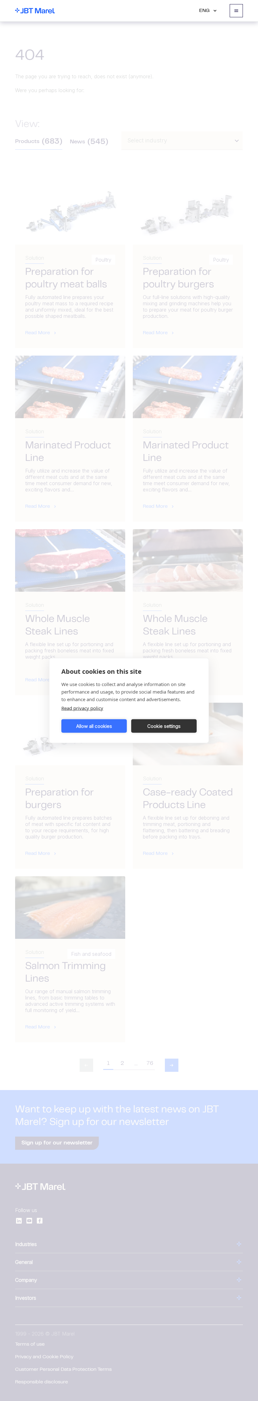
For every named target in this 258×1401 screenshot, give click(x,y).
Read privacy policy (82, 708)
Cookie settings (164, 726)
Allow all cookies (94, 726)
